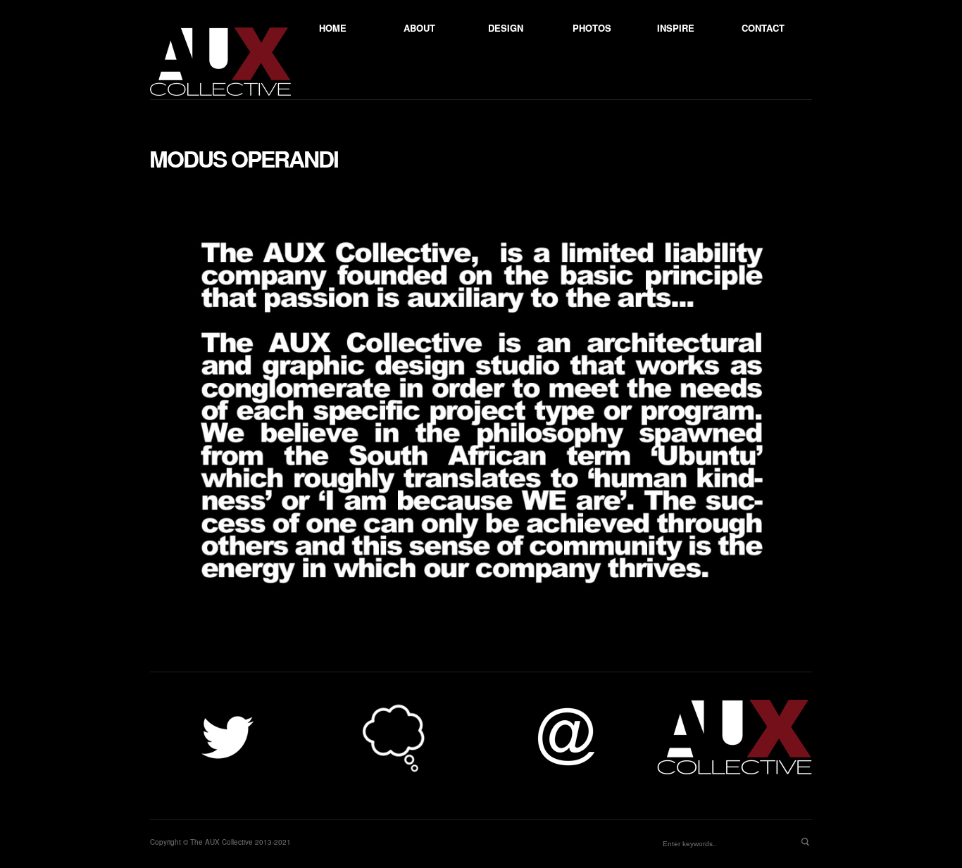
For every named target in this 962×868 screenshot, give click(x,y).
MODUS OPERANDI (243, 158)
